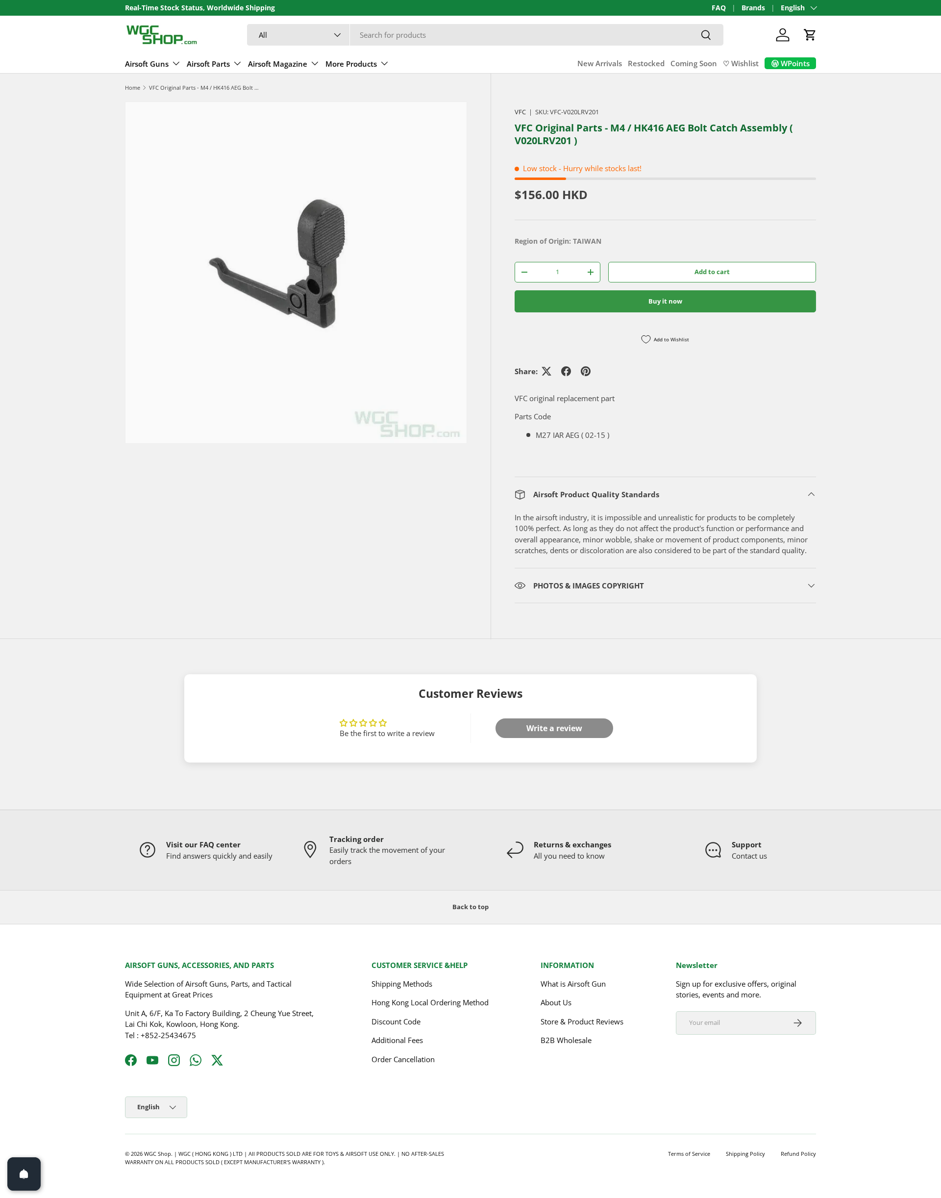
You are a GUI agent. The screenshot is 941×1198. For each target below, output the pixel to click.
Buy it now (665, 301)
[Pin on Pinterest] (585, 371)
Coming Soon (693, 63)
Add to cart (712, 271)
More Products (351, 64)
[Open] (24, 1174)
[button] (810, 35)
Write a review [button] (554, 728)
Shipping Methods (401, 983)
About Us (556, 1002)
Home (132, 87)
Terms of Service (689, 1153)
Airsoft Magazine (277, 64)
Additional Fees (397, 1040)
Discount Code (396, 1021)
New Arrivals (599, 63)
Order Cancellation (403, 1059)
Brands (753, 7)
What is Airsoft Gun (573, 983)
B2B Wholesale (566, 1040)
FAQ (719, 7)
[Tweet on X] (546, 371)
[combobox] (485, 35)
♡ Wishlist (741, 63)
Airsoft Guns (147, 64)
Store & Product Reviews (582, 1021)
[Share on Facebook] (566, 371)
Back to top (470, 906)
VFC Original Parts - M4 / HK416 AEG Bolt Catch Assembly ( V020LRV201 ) (204, 87)
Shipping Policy (745, 1153)
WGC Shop (157, 1153)
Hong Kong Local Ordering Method (430, 1002)
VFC (520, 111)
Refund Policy (798, 1153)
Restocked (646, 63)
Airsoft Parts (208, 64)
